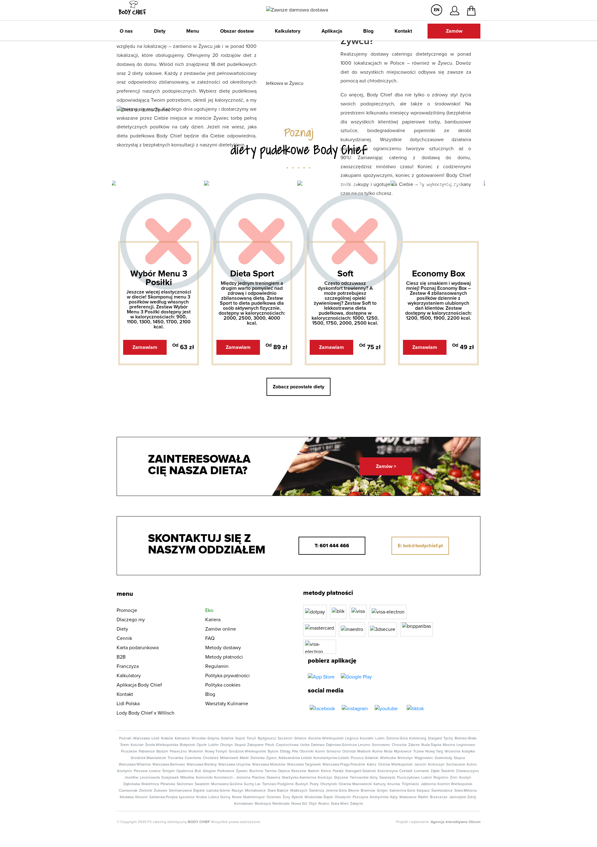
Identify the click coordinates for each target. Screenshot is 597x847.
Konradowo (243, 804)
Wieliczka (388, 758)
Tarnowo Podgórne (278, 784)
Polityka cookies (222, 685)
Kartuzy (379, 784)
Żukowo (160, 791)
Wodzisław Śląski (318, 797)
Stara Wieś (340, 804)
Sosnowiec (381, 745)
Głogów (209, 771)
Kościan (137, 745)
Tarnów (271, 771)
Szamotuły (443, 758)
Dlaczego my (131, 619)
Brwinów (368, 791)
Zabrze (414, 745)
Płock (269, 745)
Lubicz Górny (219, 797)
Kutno (472, 764)
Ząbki (435, 771)
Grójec (382, 791)
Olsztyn (226, 745)
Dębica (284, 771)
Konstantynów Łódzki (331, 758)
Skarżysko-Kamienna (299, 778)
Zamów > (386, 466)
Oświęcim (343, 797)
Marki (244, 758)
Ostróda (349, 751)
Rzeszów (298, 771)
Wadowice (408, 797)
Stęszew (341, 778)
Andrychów (379, 797)
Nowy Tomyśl (216, 751)
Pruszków (129, 751)
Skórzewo (185, 784)
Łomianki (421, 771)
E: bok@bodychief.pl (420, 545)
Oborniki (306, 751)
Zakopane (255, 745)
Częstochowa (287, 745)
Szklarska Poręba (163, 797)
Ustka (304, 745)
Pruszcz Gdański (364, 758)
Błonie (353, 791)
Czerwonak (128, 791)
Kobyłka (468, 751)
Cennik (124, 638)
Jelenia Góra (336, 791)
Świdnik (447, 771)
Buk (198, 771)
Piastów (258, 778)
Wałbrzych (299, 791)
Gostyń (465, 778)
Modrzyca (263, 804)
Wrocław (199, 738)
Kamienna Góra (402, 791)
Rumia (377, 751)
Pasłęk (338, 771)
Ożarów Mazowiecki (355, 784)
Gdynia (213, 738)
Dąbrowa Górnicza (341, 745)
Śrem (124, 745)
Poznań (125, 738)
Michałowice (255, 791)
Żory (286, 797)
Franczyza (128, 666)
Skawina (273, 778)
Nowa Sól (299, 804)
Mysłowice (403, 751)
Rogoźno (440, 778)
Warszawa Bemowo (168, 764)
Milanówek (229, 758)
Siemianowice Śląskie (187, 791)
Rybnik (297, 797)
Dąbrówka (131, 784)
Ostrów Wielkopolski (395, 764)
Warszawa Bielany (202, 764)
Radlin (423, 797)
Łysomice (187, 797)
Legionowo (465, 745)
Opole (202, 745)
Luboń (426, 778)
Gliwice (300, 738)
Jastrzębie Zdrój (462, 797)
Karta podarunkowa (138, 647)
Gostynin (124, 771)
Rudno (323, 804)
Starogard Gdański (360, 771)
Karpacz (423, 791)
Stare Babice (278, 791)
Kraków (167, 738)
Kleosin (141, 797)
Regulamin (217, 666)
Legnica (351, 738)
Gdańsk (227, 738)
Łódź (155, 738)
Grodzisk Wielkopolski (247, 751)
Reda (388, 751)
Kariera (212, 619)
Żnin (453, 778)
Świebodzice (442, 791)
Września (452, 751)
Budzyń (301, 784)
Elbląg (285, 751)
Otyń (313, 804)
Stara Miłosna (465, 791)
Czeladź (406, 771)
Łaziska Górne (218, 791)
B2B (121, 657)
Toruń (251, 738)
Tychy (448, 738)
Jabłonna (428, 784)
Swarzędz (387, 778)
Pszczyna (360, 797)
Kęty (394, 797)
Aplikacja (332, 31)
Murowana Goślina (226, 784)
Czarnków (193, 758)
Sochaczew (455, 764)
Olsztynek (328, 784)
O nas (126, 31)
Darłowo (318, 745)
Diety (159, 31)
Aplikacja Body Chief (139, 685)
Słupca (459, 758)
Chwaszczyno (467, 771)
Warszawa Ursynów (234, 764)
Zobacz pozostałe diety (298, 386)
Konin (320, 751)
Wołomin (195, 751)
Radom (313, 771)
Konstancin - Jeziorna (232, 778)
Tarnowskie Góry (364, 778)
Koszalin (367, 738)
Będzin (162, 751)
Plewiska (167, 784)
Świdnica (316, 791)
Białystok (187, 745)
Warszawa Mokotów (268, 764)
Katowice (182, 738)
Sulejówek (170, 778)
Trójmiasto (410, 784)
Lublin (213, 745)
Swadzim (202, 784)
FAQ (210, 638)
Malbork (364, 751)
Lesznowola (150, 778)
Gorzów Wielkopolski (326, 738)
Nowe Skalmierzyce (248, 797)
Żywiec (242, 771)
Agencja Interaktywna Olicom (455, 822)
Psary (314, 784)
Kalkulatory (287, 31)
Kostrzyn (325, 778)
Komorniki (204, 778)
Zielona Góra (397, 738)
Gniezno (333, 751)
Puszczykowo (408, 778)
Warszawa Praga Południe (343, 764)
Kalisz (372, 764)
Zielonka (257, 758)
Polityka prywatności (227, 675)
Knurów (393, 784)
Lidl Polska (128, 703)
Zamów (454, 31)
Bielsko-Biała (465, 738)
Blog (368, 31)
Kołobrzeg (417, 738)
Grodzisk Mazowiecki (148, 758)
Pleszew (141, 771)
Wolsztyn (405, 758)
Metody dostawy (223, 647)
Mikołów (187, 778)
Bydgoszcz (267, 738)
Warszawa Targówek (304, 764)
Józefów (131, 778)
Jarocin (420, 764)
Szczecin (285, 738)
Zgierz (271, 758)
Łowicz (155, 771)
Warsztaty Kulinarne (226, 703)
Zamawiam (144, 347)
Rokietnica (150, 784)
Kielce (326, 771)
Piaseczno (178, 751)
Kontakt (403, 31)
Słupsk (240, 745)
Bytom (273, 751)
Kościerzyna (387, 771)
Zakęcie (356, 804)
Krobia (201, 797)
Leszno (364, 745)
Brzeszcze (438, 797)
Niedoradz (281, 804)
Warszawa (141, 738)
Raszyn (237, 791)
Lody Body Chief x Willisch (145, 712)
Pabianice (147, 751)
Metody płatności (224, 657)
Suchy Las (252, 784)
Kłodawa (127, 797)
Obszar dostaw (237, 31)
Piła (295, 751)
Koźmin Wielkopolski (454, 784)
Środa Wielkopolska (161, 745)
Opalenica (184, 771)
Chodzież (211, 758)
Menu (192, 31)
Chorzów (399, 745)
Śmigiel (168, 771)
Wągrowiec (423, 758)
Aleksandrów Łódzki (295, 758)
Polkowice (225, 771)
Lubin (380, 738)
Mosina (449, 745)
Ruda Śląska (431, 745)
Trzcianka (175, 758)
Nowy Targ (434, 751)
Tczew (418, 751)
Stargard (435, 738)
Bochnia (256, 771)
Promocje (127, 610)
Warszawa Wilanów (135, 764)
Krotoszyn (436, 764)
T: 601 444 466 (332, 545)
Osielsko (273, 797)
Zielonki (145, 791)
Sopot (240, 738)
